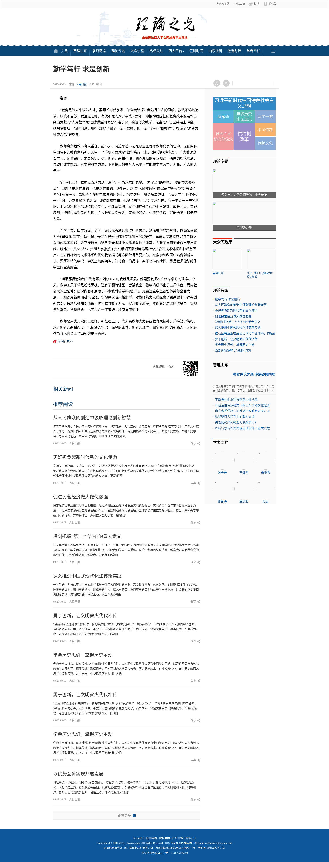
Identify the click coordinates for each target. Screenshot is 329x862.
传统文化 (265, 143)
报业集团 (151, 838)
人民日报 (81, 84)
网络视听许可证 (216, 848)
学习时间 (218, 273)
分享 (193, 443)
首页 (55, 51)
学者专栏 (253, 51)
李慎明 (243, 472)
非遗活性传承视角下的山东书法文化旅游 (242, 405)
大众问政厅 (222, 242)
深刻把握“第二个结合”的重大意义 (87, 536)
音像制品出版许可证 (141, 848)
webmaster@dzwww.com (218, 843)
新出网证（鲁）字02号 (192, 848)
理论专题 (118, 51)
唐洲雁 (243, 501)
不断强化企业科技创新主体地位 (236, 399)
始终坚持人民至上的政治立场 (235, 416)
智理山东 (80, 51)
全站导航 (239, 3)
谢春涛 (222, 501)
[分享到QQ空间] (259, 83)
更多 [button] (273, 51)
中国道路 (265, 130)
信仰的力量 (244, 227)
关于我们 (138, 838)
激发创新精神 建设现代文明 (233, 350)
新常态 (223, 117)
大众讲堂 (137, 51)
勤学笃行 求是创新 (227, 299)
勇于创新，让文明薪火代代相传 (85, 615)
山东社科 (215, 51)
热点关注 (156, 51)
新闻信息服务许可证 (116, 848)
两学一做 (265, 117)
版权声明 (164, 838)
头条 (64, 51)
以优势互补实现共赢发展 (78, 773)
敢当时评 (234, 51)
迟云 (266, 501)
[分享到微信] (240, 83)
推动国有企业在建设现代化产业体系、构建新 (245, 333)
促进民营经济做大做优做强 (80, 496)
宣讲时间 (196, 51)
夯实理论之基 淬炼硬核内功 (254, 374)
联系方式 (190, 838)
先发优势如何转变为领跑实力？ (236, 422)
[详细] (122, 436)
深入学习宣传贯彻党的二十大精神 (244, 195)
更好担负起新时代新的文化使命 (85, 457)
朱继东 (265, 472)
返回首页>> (65, 341)
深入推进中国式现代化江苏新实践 (87, 576)
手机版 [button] (272, 3)
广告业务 (177, 838)
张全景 (222, 472)
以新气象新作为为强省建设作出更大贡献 (242, 428)
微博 (256, 3)
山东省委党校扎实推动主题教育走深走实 (242, 411)
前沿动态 (99, 51)
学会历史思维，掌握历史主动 (83, 655)
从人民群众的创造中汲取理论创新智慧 (92, 417)
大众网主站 (222, 3)
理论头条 (220, 290)
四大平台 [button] (175, 51)
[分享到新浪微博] (249, 83)
